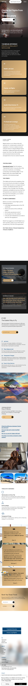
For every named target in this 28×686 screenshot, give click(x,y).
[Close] (26, 677)
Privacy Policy (8, 680)
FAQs (3, 651)
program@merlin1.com (7, 666)
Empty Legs (4, 642)
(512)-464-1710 (10, 669)
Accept (20, 684)
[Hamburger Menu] (25, 2)
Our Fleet (4, 649)
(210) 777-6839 (5, 662)
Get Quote (4, 639)
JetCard (3, 641)
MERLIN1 (4, 1)
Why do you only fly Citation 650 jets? (11, 433)
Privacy (3, 653)
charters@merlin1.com (6, 660)
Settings (7, 684)
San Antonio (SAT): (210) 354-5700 (9, 668)
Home (3, 648)
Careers (3, 652)
